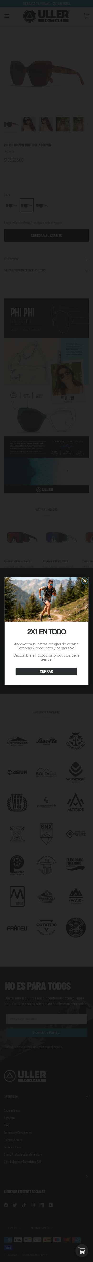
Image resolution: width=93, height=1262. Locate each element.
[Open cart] (81, 1250)
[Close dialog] (85, 581)
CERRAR (46, 671)
